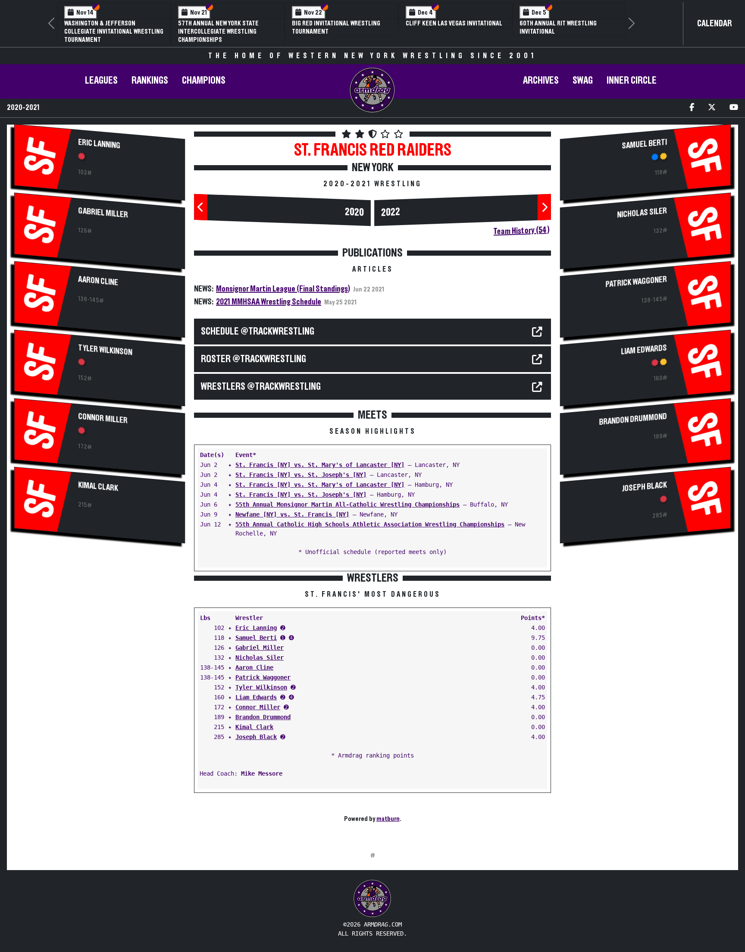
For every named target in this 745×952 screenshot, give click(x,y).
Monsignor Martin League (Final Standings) (283, 289)
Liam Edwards (256, 697)
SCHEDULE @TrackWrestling (257, 331)
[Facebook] (691, 108)
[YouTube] (734, 108)
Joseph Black (256, 736)
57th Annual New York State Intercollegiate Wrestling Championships (218, 31)
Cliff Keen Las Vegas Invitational (454, 23)
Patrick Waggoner (263, 677)
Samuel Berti (256, 637)
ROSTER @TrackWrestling (253, 359)
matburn (388, 818)
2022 (390, 212)
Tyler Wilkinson (105, 350)
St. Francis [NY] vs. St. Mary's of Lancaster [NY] (319, 464)
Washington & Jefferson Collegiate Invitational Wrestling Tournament (113, 31)
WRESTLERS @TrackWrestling (261, 387)
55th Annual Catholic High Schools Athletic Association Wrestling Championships (369, 524)
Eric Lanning (99, 144)
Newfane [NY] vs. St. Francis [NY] (292, 514)
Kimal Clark (98, 486)
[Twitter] (712, 108)
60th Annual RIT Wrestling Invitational (558, 27)
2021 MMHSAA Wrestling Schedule (268, 302)
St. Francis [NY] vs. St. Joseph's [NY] (300, 474)
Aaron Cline (98, 281)
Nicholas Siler (259, 657)
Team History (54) (521, 230)
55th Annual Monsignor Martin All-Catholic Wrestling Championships (347, 504)
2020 (354, 212)
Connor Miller (103, 418)
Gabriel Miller (103, 212)
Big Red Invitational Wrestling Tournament (336, 27)
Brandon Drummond (263, 717)
